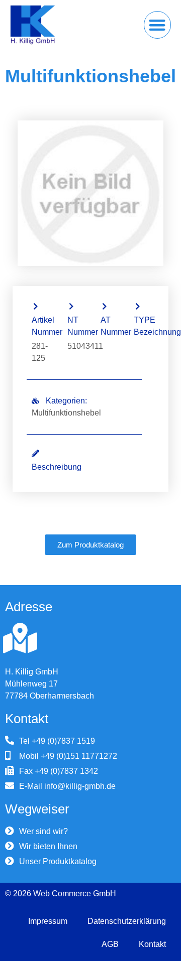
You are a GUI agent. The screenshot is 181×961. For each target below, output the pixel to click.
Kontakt (152, 944)
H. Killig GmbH (31, 671)
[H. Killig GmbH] (20, 638)
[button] (157, 25)
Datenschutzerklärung (126, 921)
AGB (110, 944)
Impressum (47, 921)
